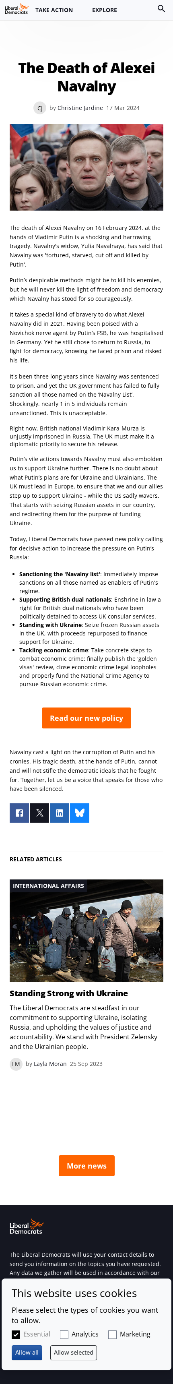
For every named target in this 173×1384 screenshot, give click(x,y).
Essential (36, 1334)
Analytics (85, 1334)
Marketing (135, 1334)
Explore (104, 10)
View (86, 975)
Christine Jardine (80, 108)
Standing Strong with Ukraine (69, 993)
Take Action (54, 10)
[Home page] (17, 8)
